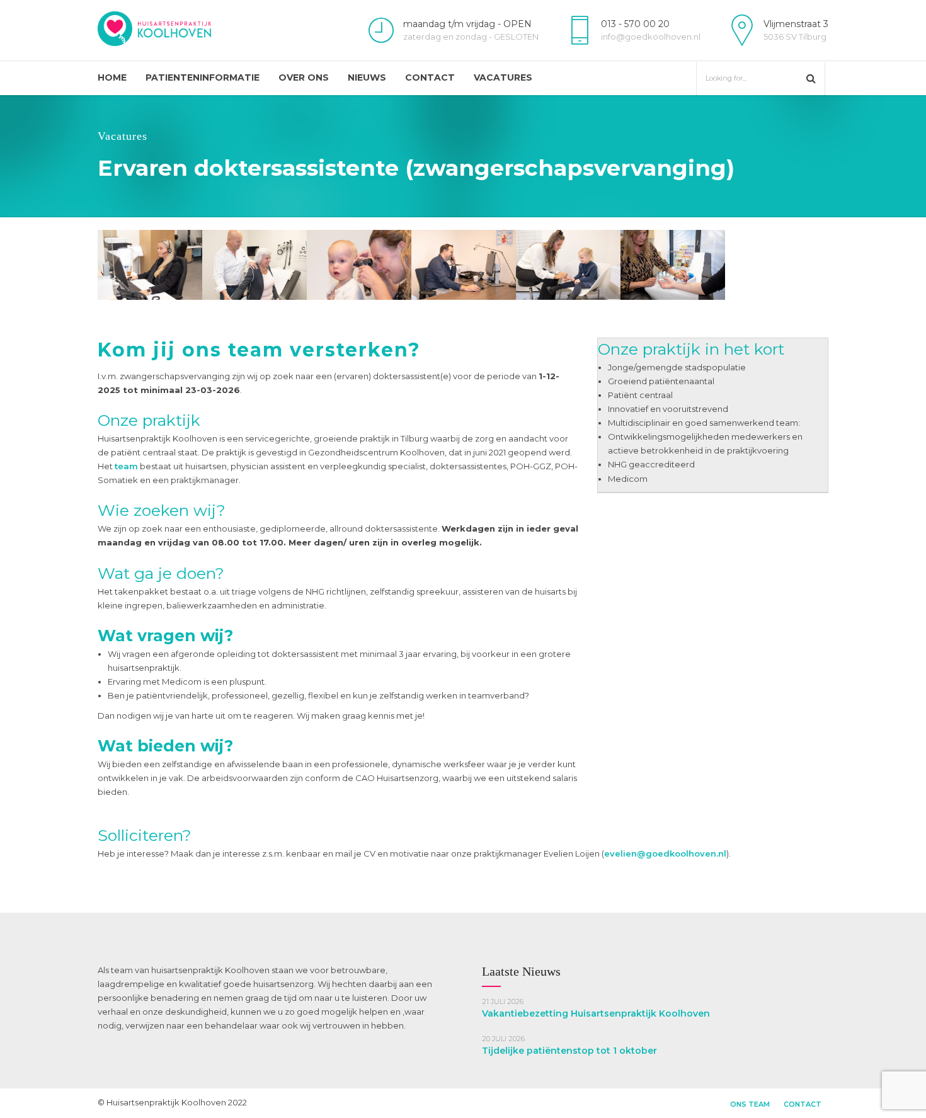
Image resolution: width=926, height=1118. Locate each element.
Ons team (750, 1104)
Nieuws (367, 77)
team (126, 466)
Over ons (303, 77)
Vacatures (503, 77)
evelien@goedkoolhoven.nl (665, 853)
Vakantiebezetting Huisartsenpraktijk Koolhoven (596, 1013)
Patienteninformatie (203, 77)
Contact (430, 77)
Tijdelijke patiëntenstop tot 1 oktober (569, 1050)
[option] (150, 265)
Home (112, 77)
